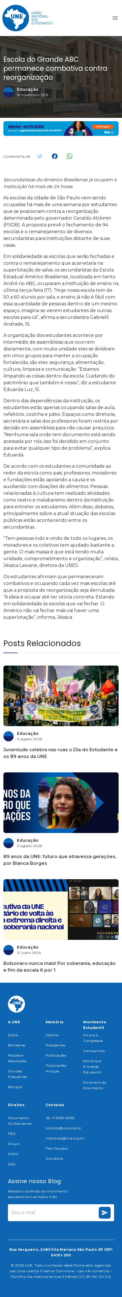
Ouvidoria (54, 1158)
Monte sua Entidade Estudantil (92, 1066)
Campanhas (94, 1051)
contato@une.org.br (63, 1128)
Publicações (56, 1055)
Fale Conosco (57, 1148)
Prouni (14, 1144)
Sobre (13, 1035)
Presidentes (55, 1045)
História (52, 1035)
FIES (12, 1134)
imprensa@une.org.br (65, 1138)
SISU (12, 1164)
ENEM (13, 1154)
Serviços (15, 1087)
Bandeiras (16, 1045)
